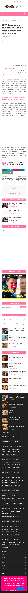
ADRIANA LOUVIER (15, 436)
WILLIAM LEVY (5, 544)
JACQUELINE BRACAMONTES (18, 498)
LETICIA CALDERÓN (6, 508)
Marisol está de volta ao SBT (16, 378)
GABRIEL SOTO (17, 488)
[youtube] (24, 323)
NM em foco (17, 193)
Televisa (12, 75)
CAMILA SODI (14, 457)
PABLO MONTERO (14, 529)
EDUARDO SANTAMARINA (7, 480)
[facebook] (8, 1)
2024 (14, 560)
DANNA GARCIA (15, 472)
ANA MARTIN (5, 446)
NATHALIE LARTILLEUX (7, 526)
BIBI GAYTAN (14, 454)
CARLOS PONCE (15, 462)
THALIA (3, 542)
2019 (14, 574)
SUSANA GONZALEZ (16, 539)
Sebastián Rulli (7, 69)
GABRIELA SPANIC (6, 490)
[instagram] (14, 1)
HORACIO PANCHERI (14, 493)
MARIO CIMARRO (6, 519)
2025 (14, 557)
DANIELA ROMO (15, 470)
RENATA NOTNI (10, 164)
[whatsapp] (20, 1)
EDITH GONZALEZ (6, 477)
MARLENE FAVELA (6, 521)
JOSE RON (14, 503)
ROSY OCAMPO (5, 534)
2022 (14, 565)
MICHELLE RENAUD (15, 524)
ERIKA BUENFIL (5, 482)
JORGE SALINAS (5, 503)
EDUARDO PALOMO (16, 477)
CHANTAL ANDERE (6, 464)
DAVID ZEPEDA (5, 475)
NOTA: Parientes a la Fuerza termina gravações (16, 418)
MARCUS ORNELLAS (15, 511)
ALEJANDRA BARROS (16, 439)
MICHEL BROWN (5, 524)
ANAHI (11, 446)
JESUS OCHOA (13, 501)
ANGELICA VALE (15, 449)
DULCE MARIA (14, 475)
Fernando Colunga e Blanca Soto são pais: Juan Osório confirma (17, 329)
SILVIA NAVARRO (6, 539)
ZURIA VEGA (5, 547)
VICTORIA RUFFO (21, 542)
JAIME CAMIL (5, 501)
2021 (14, 568)
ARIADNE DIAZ (16, 451)
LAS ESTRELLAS (20, 162)
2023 (14, 563)
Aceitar (20, 588)
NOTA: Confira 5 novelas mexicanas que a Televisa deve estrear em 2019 (17, 219)
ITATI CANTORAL (6, 498)
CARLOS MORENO (6, 462)
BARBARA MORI (5, 454)
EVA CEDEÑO (17, 485)
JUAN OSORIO (21, 503)
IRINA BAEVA (13, 495)
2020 (14, 571)
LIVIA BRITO (15, 508)
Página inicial (5, 19)
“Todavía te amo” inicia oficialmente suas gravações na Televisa (17, 365)
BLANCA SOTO (5, 457)
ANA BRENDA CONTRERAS (8, 444)
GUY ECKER (4, 493)
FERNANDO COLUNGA (7, 488)
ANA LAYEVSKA (19, 444)
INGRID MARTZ (5, 495)
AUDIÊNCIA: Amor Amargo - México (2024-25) (16, 344)
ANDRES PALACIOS (19, 446)
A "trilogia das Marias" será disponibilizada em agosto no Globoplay (16, 426)
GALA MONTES (15, 490)
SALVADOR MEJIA (15, 534)
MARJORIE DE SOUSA (16, 519)
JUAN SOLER (5, 506)
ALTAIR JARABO (16, 441)
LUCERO (22, 508)
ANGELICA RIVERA (6, 449)
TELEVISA (11, 19)
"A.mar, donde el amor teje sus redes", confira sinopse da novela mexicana (17, 337)
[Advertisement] (14, 132)
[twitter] (11, 1)
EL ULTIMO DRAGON (11, 162)
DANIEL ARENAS (16, 467)
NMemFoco (21, 591)
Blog (9, 591)
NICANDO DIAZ (17, 526)
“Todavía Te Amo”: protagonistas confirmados (17, 386)
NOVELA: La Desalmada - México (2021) (17, 411)
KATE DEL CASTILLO (14, 506)
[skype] (11, 323)
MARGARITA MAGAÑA (7, 513)
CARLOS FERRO (15, 459)
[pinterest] (17, 1)
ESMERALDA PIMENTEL (7, 485)
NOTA (4, 164)
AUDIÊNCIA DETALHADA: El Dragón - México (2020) (17, 204)
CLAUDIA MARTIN (16, 464)
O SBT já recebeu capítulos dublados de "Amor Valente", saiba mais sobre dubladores (16, 357)
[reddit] (24, 319)
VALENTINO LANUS (11, 542)
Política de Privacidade (10, 588)
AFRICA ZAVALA (5, 439)
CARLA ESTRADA (6, 459)
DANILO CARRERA (6, 472)
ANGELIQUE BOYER (6, 451)
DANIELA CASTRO (6, 470)
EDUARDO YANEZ (19, 480)
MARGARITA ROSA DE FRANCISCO (10, 516)
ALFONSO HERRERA (6, 441)
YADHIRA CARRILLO (14, 544)
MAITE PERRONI (5, 511)
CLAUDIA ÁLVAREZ (6, 467)
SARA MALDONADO (18, 537)
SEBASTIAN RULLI (19, 164)
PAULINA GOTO (5, 532)
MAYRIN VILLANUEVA (16, 521)
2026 (14, 554)
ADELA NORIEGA (5, 436)
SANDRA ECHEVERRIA (7, 537)
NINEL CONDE (5, 529)
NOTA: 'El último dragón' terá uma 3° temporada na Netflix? (17, 211)
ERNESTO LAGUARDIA (15, 482)
